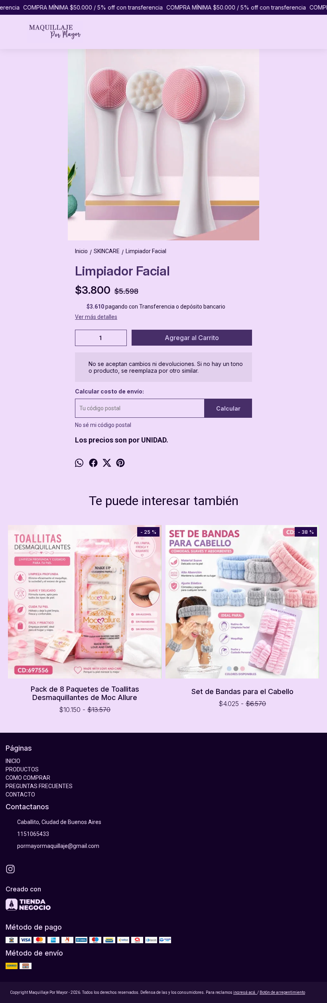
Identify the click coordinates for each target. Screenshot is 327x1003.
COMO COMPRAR (28, 778)
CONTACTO (20, 794)
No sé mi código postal (103, 425)
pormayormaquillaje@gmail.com (58, 846)
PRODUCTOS (22, 769)
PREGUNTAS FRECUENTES (39, 786)
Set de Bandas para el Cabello (242, 691)
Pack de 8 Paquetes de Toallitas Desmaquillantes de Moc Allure (85, 693)
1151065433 (33, 834)
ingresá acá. (245, 992)
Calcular (228, 408)
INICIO (13, 761)
